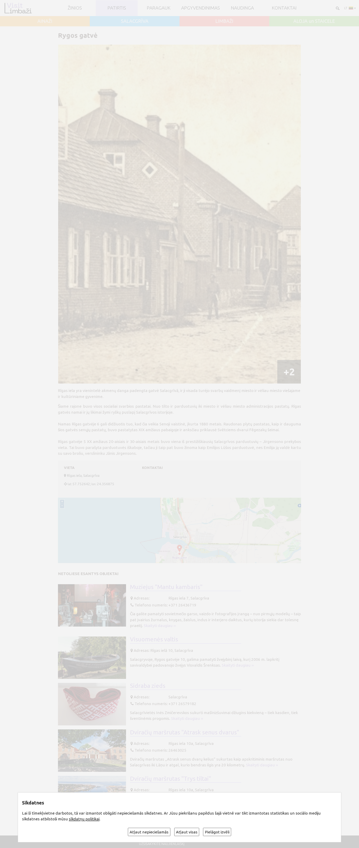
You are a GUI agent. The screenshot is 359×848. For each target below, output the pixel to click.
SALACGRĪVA (134, 21)
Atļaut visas (186, 832)
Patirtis (117, 8)
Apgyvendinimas (200, 8)
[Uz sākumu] (18, 8)
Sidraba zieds (147, 685)
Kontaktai (284, 8)
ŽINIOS (75, 8)
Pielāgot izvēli (217, 832)
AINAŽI (44, 21)
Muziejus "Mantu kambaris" (166, 587)
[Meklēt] (337, 8)
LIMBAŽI (224, 21)
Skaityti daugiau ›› (160, 625)
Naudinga (242, 8)
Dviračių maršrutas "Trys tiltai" (170, 778)
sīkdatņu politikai (84, 819)
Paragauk (159, 8)
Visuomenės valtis (154, 639)
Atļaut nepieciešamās (149, 832)
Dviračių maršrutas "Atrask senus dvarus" (184, 732)
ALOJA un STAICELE (314, 21)
